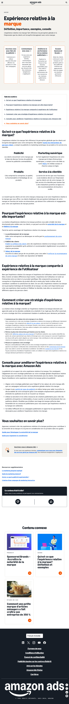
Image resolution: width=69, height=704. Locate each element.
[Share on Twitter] (66, 688)
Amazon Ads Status (34, 670)
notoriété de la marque (56, 224)
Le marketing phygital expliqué (12, 470)
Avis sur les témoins (35, 666)
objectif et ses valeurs (33, 323)
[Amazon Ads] (34, 2)
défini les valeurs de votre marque (23, 334)
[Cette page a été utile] (51, 502)
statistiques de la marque (57, 347)
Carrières (35, 674)
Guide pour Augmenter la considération (15, 435)
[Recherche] (66, 2)
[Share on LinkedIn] (66, 692)
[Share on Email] (66, 696)
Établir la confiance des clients (16, 244)
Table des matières (10, 97)
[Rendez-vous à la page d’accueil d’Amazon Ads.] (34, 688)
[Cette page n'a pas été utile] (18, 502)
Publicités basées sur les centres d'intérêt (34, 661)
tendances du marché (52, 349)
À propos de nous (34, 648)
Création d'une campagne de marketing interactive (18, 480)
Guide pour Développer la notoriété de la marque (20, 432)
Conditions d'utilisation (34, 653)
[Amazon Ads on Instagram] (33, 643)
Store (45, 164)
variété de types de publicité (25, 389)
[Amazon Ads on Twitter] (28, 643)
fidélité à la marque (11, 226)
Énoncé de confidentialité (34, 657)
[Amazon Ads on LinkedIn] (23, 643)
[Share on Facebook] (66, 685)
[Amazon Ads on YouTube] (39, 643)
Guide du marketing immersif (11, 474)
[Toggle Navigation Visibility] (2, 3)
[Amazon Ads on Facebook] (44, 643)
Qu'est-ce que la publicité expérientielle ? (15, 477)
